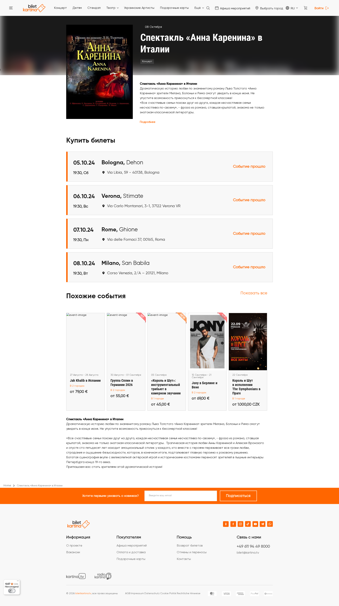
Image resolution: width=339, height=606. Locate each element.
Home (7, 485)
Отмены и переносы (192, 552)
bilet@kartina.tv (248, 552)
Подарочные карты (131, 559)
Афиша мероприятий (132, 545)
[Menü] (18, 582)
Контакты (184, 559)
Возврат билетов (190, 545)
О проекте (74, 545)
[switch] (11, 591)
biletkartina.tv (83, 593)
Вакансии (73, 552)
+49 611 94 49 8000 (253, 546)
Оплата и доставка (131, 552)
